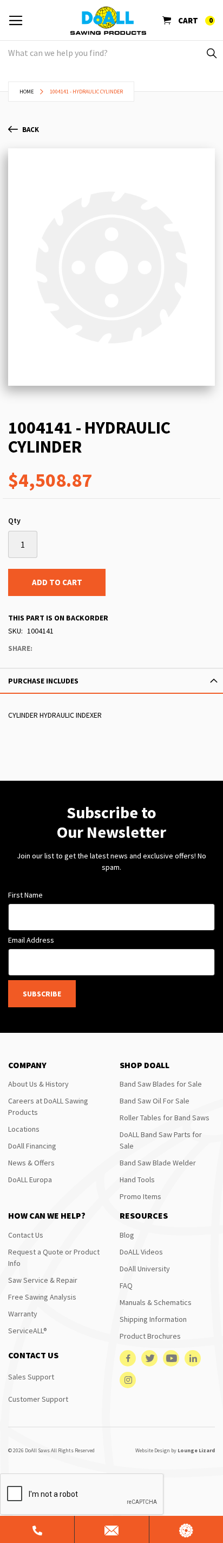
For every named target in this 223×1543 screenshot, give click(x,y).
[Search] (211, 53)
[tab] (111, 680)
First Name (25, 895)
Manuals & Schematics (156, 1302)
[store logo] (108, 21)
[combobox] (111, 53)
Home (26, 91)
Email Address (31, 940)
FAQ (126, 1285)
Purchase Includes (43, 681)
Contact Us (25, 1235)
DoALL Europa (30, 1179)
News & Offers (31, 1163)
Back (30, 129)
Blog (127, 1235)
